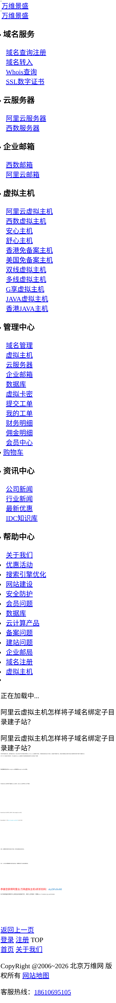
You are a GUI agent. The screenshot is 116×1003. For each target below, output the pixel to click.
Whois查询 (21, 72)
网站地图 (35, 975)
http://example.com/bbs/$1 (13, 820)
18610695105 (52, 992)
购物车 (13, 452)
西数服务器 (22, 128)
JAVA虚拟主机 (27, 299)
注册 (22, 940)
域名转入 (19, 62)
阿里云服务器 (26, 118)
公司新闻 (19, 489)
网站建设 (19, 584)
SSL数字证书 (25, 81)
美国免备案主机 (29, 260)
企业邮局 (19, 652)
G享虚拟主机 (25, 289)
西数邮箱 (19, 165)
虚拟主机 (19, 355)
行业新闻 (19, 499)
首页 (7, 949)
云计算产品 (22, 623)
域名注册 (19, 662)
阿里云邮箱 (22, 174)
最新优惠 (19, 508)
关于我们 (19, 555)
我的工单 (19, 413)
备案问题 (19, 633)
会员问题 (19, 603)
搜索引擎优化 (26, 574)
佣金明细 (19, 433)
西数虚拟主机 (26, 221)
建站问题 (19, 642)
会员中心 (19, 442)
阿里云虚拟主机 (29, 211)
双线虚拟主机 (26, 270)
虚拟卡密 (19, 394)
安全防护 (19, 594)
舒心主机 (19, 240)
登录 (7, 940)
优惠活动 (19, 565)
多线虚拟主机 (26, 279)
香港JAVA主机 (27, 308)
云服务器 (19, 365)
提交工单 (19, 404)
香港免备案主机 (29, 250)
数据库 (16, 384)
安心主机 (19, 231)
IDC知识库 (22, 518)
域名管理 (19, 345)
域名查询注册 (26, 52)
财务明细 (19, 423)
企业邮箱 (19, 374)
